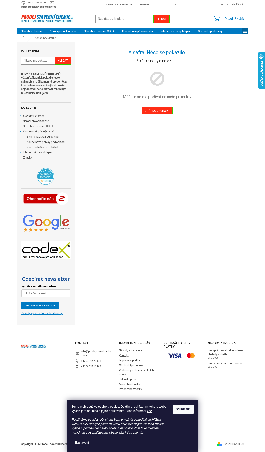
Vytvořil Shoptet (234, 443)
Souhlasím (183, 409)
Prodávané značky (130, 389)
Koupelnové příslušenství (38, 131)
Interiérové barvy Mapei (37, 152)
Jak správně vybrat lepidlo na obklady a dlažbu (225, 352)
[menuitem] (31, 31)
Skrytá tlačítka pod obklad (43, 136)
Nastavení (82, 442)
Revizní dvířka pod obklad (42, 147)
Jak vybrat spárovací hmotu (225, 363)
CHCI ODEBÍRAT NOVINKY (40, 305)
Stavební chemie (33, 115)
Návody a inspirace (119, 4)
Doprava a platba (129, 360)
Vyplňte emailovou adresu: (40, 286)
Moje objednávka (129, 384)
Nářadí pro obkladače (36, 121)
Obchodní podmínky (131, 365)
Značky (27, 157)
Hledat (162, 18)
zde (149, 411)
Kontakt (145, 4)
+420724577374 (91, 360)
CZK (221, 4)
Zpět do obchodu (157, 110)
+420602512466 (91, 366)
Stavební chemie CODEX (38, 126)
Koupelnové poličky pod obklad (46, 142)
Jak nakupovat (128, 379)
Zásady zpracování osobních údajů (42, 313)
